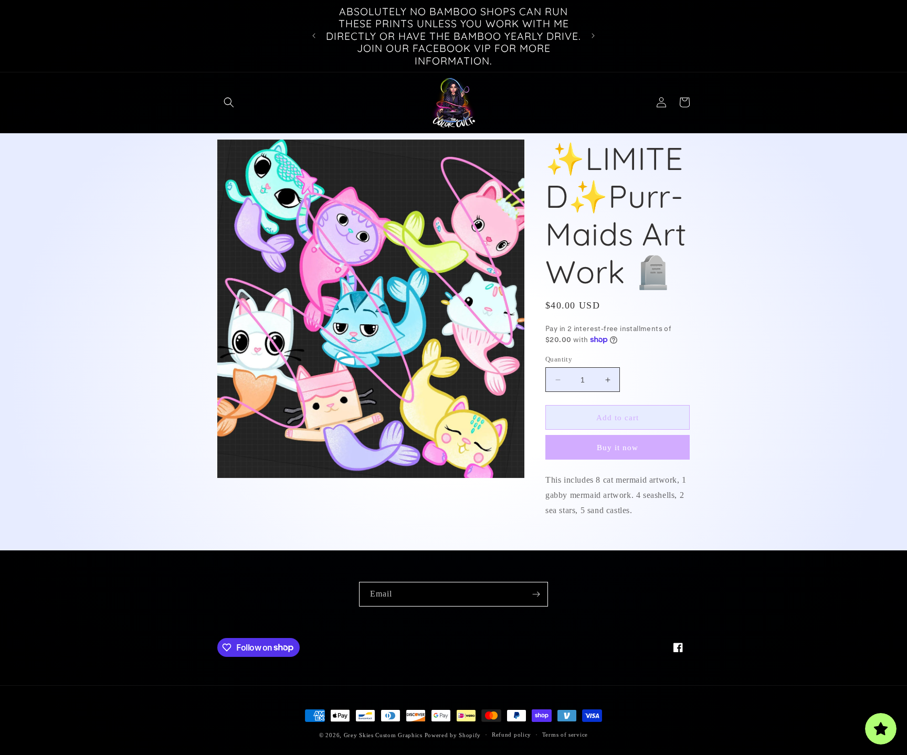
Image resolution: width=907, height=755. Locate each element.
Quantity (558, 359)
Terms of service (565, 734)
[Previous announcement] (313, 35)
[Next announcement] (593, 35)
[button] (228, 102)
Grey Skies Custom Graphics (383, 735)
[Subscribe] (535, 594)
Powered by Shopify (453, 735)
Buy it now (617, 447)
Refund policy (511, 734)
